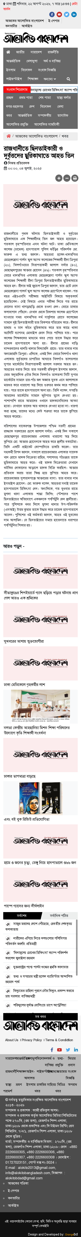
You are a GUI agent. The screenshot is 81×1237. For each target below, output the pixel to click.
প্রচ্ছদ (9, 97)
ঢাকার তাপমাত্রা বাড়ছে (19, 776)
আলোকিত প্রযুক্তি (17, 124)
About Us (11, 1040)
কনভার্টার (11, 26)
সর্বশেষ (22, 915)
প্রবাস (71, 1065)
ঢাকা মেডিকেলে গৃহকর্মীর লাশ (24, 684)
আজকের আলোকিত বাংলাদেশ (24, 20)
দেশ (31, 106)
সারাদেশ (36, 52)
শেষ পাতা (44, 97)
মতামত (62, 1071)
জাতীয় (20, 52)
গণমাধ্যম (53, 1071)
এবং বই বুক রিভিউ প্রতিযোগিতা (26, 819)
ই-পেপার (53, 20)
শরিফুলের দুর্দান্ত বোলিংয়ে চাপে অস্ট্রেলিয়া (39, 1005)
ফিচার (72, 1058)
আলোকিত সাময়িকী (46, 124)
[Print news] (74, 178)
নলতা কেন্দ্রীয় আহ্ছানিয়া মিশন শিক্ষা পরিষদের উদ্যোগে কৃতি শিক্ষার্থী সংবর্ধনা (37, 730)
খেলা (60, 106)
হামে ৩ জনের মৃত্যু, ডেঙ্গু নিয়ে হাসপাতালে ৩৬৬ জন (40, 862)
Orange (71, 1234)
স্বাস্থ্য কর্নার (64, 97)
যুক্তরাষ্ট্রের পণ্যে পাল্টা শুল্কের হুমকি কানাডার (40, 967)
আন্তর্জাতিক (13, 61)
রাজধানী (10, 1071)
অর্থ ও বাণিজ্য (52, 61)
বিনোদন (26, 70)
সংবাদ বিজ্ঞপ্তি (47, 70)
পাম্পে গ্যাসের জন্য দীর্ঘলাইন (24, 906)
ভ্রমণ (19, 1084)
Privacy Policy (32, 1040)
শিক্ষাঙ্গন (33, 79)
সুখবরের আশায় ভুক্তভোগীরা (24, 641)
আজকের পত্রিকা (18, 1183)
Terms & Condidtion (59, 1040)
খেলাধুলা (31, 61)
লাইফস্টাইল (14, 79)
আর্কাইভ (27, 26)
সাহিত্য (51, 1084)
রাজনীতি (53, 52)
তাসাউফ (62, 115)
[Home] (8, 52)
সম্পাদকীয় (44, 115)
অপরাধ (72, 1084)
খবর (9, 115)
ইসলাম (10, 70)
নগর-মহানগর (14, 106)
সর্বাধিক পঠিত (59, 915)
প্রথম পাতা (25, 97)
